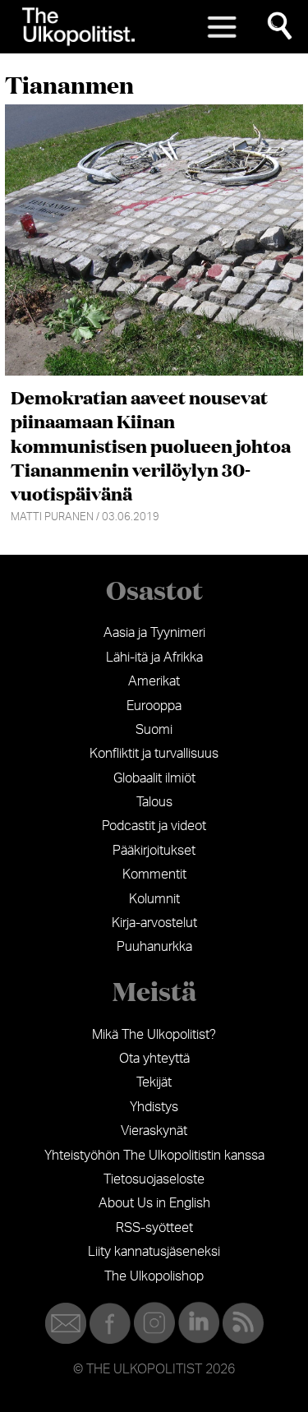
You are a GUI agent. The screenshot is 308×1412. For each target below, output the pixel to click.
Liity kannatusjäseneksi (154, 1251)
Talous (154, 802)
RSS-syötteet (154, 1227)
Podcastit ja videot (154, 826)
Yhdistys (154, 1107)
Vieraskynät (154, 1130)
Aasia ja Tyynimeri (154, 632)
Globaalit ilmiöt (154, 778)
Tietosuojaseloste (154, 1179)
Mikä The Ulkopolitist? (154, 1034)
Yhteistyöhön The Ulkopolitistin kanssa (154, 1155)
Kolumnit (154, 899)
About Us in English (154, 1203)
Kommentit (154, 874)
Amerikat (154, 681)
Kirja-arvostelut (154, 923)
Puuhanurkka (154, 946)
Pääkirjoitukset (154, 850)
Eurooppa (154, 706)
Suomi (154, 729)
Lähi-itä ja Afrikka (154, 657)
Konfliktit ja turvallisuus (154, 753)
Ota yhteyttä (154, 1058)
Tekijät (154, 1082)
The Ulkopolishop (154, 1276)
